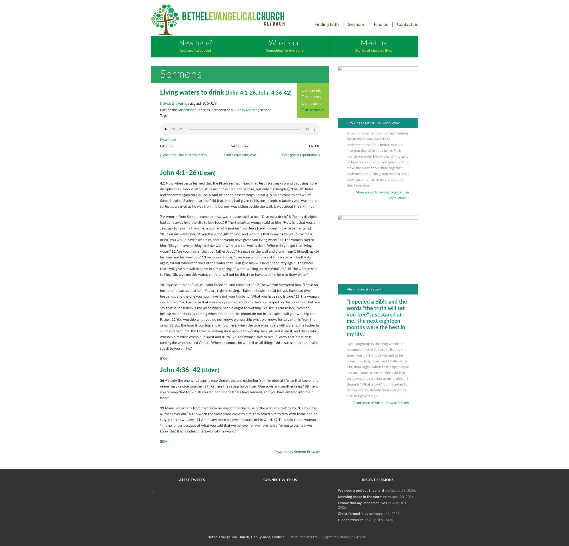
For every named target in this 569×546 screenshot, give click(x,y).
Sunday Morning (246, 110)
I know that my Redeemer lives (362, 503)
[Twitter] (263, 494)
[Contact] (311, 494)
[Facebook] (247, 494)
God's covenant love (240, 155)
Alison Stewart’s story (364, 289)
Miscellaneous (189, 110)
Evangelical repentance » (301, 155)
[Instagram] (295, 494)
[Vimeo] (279, 494)
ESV (164, 359)
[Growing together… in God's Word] (378, 69)
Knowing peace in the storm (360, 497)
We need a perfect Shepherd (361, 490)
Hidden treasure (351, 520)
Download (168, 140)
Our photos (311, 104)
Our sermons (313, 110)
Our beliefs (311, 91)
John (233, 93)
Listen (207, 173)
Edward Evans (173, 103)
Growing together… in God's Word (373, 123)
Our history (311, 97)
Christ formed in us (353, 514)
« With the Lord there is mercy (183, 155)
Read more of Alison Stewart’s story (381, 403)
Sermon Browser (307, 452)
